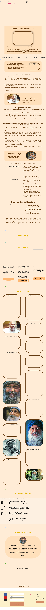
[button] (27, 2)
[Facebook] (5, 594)
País (11, 598)
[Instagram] (5, 600)
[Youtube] (5, 597)
